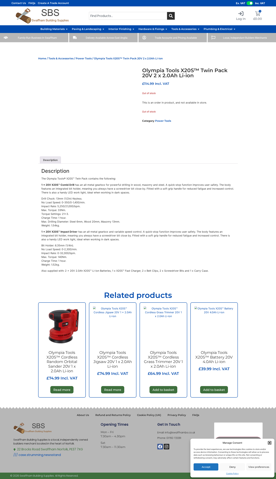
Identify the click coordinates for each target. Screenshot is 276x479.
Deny (232, 466)
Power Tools (84, 58)
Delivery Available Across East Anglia (106, 37)
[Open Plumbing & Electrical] (234, 29)
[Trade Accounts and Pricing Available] (144, 38)
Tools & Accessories (60, 58)
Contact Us (19, 3)
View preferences (258, 466)
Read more (61, 390)
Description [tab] (50, 160)
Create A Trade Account (53, 3)
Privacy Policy (177, 415)
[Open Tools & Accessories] (198, 29)
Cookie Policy (232, 473)
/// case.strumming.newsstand (37, 455)
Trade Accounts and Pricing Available (176, 37)
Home (42, 58)
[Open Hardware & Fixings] (166, 29)
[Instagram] (166, 446)
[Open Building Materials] (66, 29)
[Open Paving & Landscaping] (103, 29)
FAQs (31, 3)
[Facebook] (160, 446)
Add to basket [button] (163, 390)
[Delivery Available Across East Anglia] (75, 38)
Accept (206, 466)
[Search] (171, 16)
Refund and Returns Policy (113, 415)
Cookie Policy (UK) (149, 415)
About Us (83, 415)
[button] (269, 442)
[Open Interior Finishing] (133, 29)
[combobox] (128, 16)
